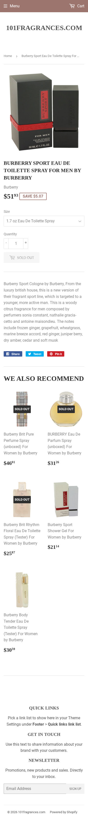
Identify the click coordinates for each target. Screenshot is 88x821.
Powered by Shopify (63, 812)
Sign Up (75, 789)
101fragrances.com (44, 28)
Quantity (10, 234)
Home (8, 56)
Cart (80, 6)
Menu (15, 6)
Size (7, 212)
